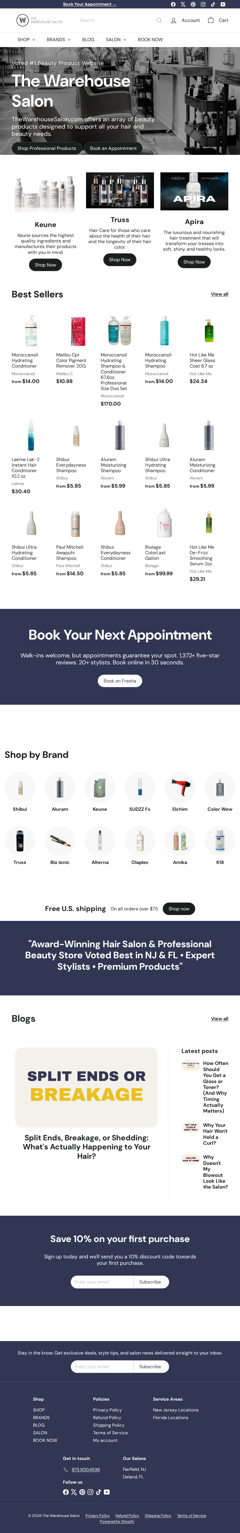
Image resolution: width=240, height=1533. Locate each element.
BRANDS (56, 40)
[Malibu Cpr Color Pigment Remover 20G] (75, 351)
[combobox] (121, 20)
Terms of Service (110, 1433)
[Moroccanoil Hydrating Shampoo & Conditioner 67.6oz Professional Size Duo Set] (120, 362)
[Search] (159, 20)
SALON (114, 40)
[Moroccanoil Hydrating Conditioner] (31, 351)
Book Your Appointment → (89, 4)
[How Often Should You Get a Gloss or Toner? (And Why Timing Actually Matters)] (190, 1065)
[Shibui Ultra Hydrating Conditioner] (31, 543)
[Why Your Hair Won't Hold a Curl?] (190, 1127)
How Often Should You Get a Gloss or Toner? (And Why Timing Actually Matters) (215, 1087)
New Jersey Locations (176, 1410)
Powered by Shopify (117, 1521)
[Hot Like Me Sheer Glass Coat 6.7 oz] (209, 351)
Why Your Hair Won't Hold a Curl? (215, 1134)
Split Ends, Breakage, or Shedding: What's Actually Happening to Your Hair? (86, 1147)
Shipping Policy (108, 1425)
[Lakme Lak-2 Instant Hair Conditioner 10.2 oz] (31, 458)
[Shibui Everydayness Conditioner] (120, 543)
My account (105, 1440)
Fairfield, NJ (134, 1469)
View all (219, 294)
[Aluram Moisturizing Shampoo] (120, 455)
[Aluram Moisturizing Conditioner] (209, 455)
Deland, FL (133, 1477)
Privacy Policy (107, 1410)
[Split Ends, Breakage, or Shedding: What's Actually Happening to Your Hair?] (86, 1087)
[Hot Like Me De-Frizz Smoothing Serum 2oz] (209, 546)
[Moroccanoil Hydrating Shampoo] (164, 351)
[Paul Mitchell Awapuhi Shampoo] (75, 543)
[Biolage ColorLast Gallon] (164, 543)
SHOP (24, 40)
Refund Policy (107, 1418)
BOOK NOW (150, 40)
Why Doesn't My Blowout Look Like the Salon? (215, 1172)
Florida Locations (170, 1418)
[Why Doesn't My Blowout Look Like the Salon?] (190, 1159)
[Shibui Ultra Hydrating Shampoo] (164, 455)
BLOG (88, 40)
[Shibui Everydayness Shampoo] (75, 455)
